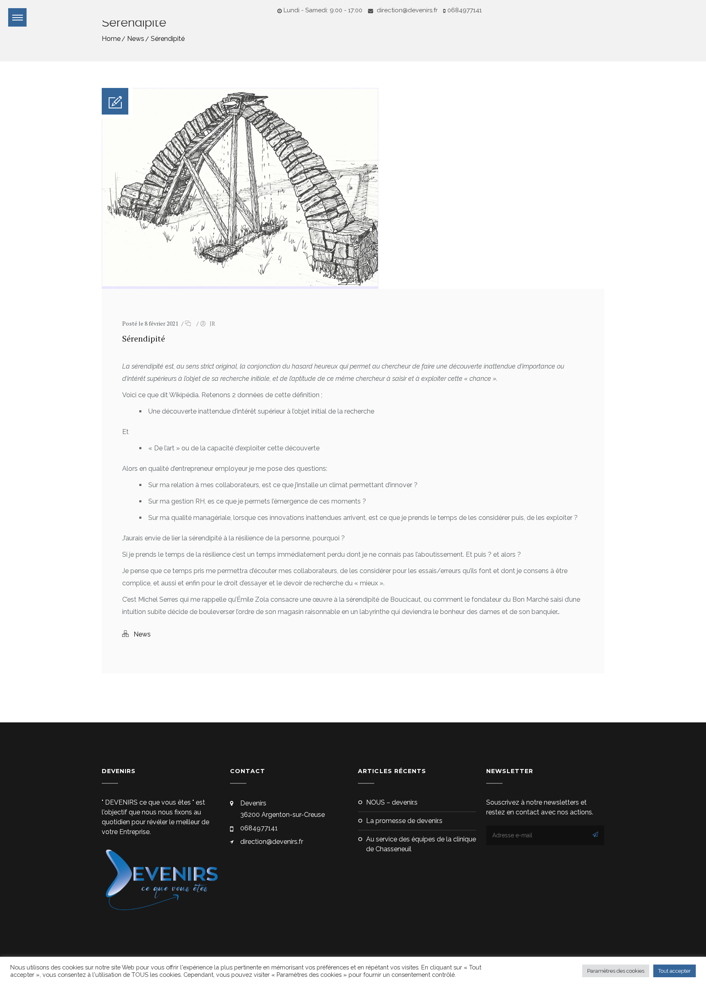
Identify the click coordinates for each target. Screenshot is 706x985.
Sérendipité (168, 39)
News (135, 39)
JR (212, 323)
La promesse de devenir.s (404, 821)
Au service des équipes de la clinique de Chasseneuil (421, 844)
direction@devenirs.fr (406, 10)
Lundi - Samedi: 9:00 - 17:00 (323, 10)
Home (111, 39)
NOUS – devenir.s (392, 802)
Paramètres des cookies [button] (615, 971)
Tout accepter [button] (674, 971)
